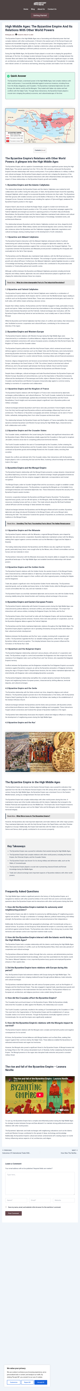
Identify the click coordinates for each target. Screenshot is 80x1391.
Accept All (40, 1382)
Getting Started (40, 15)
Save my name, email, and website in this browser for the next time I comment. (34, 1207)
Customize (13, 1382)
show (43, 150)
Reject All (27, 1382)
